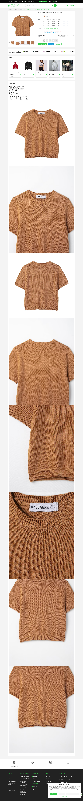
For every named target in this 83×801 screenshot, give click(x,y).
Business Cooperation (37, 788)
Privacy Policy (64, 796)
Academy (35, 776)
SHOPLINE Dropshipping (23, 792)
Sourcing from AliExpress (23, 782)
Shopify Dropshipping (24, 776)
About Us (48, 776)
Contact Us (48, 778)
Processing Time (40, 36)
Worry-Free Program (12, 781)
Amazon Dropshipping (24, 787)
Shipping (39, 28)
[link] (10, 9)
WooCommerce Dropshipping (23, 785)
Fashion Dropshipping (12, 779)
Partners (35, 789)
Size (39, 19)
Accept (54, 794)
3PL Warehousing (11, 790)
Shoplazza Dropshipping (23, 789)
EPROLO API (23, 794)
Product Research (36, 781)
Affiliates (35, 786)
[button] (64, 21)
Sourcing (9, 776)
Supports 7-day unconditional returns (50, 32)
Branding (40, 39)
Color (39, 15)
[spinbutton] (65, 21)
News (47, 779)
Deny (62, 794)
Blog (34, 778)
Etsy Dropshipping (24, 779)
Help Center (35, 779)
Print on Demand (11, 788)
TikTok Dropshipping (24, 778)
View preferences (72, 794)
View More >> (71, 57)
